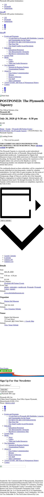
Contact (7, 84)
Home (2, 129)
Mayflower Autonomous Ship (19, 54)
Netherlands (8, 8)
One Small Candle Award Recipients (21, 46)
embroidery (13, 287)
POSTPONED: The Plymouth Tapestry (13, 131)
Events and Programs (11, 36)
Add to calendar (6, 220)
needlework (22, 287)
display (6, 287)
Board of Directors (15, 77)
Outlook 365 (8, 260)
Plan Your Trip (13, 44)
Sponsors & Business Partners (19, 67)
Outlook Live (8, 261)
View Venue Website (11, 325)
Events (8, 129)
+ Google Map (29, 321)
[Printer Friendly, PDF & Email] (6, 371)
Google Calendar (10, 256)
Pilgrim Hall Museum (11, 301)
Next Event (4, 368)
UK (5, 4)
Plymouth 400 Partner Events (22, 129)
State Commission (15, 81)
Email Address (5, 385)
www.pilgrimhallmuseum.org (14, 293)
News (10, 59)
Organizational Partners (16, 69)
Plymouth (7, 6)
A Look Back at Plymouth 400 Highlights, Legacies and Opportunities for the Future (26, 39)
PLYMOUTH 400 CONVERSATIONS (22, 42)
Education (7, 48)
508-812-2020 (10, 403)
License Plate (8, 55)
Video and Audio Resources (18, 63)
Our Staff (12, 79)
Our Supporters (9, 65)
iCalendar (7, 258)
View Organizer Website (12, 309)
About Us (7, 71)
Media (6, 57)
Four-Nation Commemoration (19, 73)
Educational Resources (16, 50)
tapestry (12, 289)
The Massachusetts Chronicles (19, 52)
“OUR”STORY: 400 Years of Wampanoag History (21, 82)
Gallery (11, 61)
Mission (11, 75)
